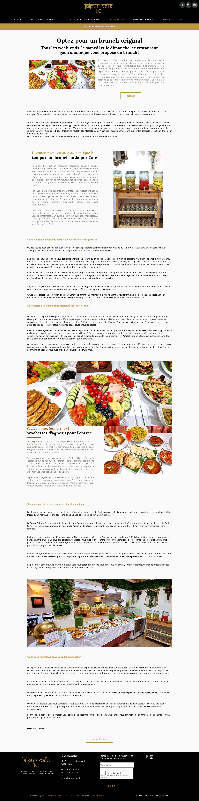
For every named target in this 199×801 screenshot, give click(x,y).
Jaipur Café (99, 7)
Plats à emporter (72, 795)
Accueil (19, 20)
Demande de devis (143, 20)
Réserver (130, 95)
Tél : (69, 772)
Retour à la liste (99, 739)
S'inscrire (109, 786)
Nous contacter (172, 20)
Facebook (181, 5)
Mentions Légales (37, 795)
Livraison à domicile (55, 795)
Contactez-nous (98, 795)
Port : (70, 769)
